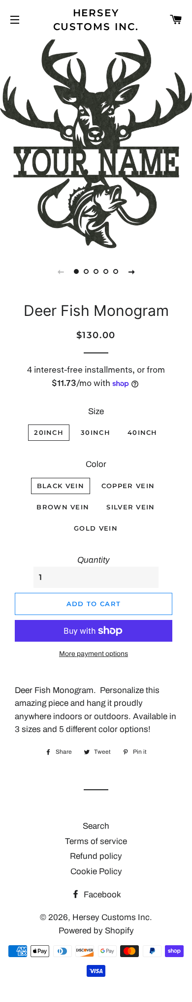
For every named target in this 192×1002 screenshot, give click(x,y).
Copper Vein (128, 486)
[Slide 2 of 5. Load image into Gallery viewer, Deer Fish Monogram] (86, 271)
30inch (95, 432)
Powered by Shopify (96, 930)
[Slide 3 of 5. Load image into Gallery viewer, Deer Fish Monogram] (96, 271)
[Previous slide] (60, 271)
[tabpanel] (96, 142)
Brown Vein (62, 507)
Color (96, 464)
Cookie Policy (96, 871)
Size (96, 411)
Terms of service (96, 841)
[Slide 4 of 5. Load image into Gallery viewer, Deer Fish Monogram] (106, 271)
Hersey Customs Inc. (96, 20)
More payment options (93, 653)
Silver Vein (130, 507)
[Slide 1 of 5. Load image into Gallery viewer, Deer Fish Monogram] (76, 271)
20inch (49, 432)
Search (96, 826)
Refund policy (96, 856)
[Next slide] (131, 271)
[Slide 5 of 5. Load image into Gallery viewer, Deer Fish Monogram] (116, 271)
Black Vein (60, 486)
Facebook (101, 894)
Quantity (93, 560)
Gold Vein (96, 528)
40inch (143, 432)
